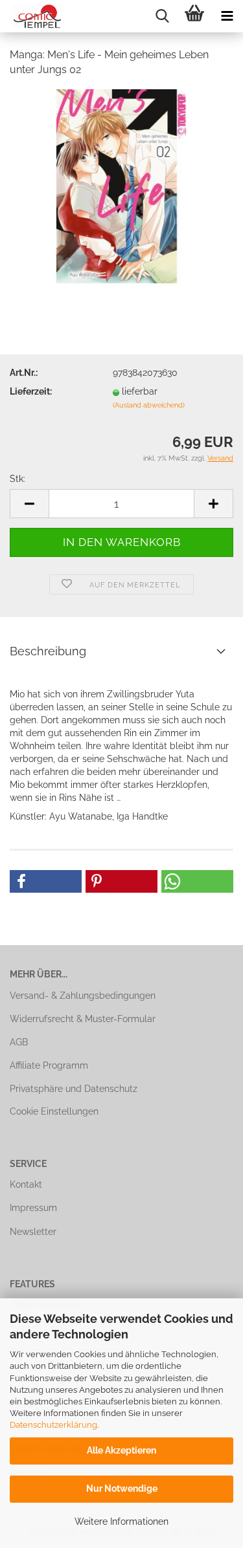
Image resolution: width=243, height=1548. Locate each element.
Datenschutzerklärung (53, 1425)
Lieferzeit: (31, 391)
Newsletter (33, 1231)
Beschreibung (48, 651)
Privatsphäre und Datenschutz (73, 1089)
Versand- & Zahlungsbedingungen (83, 995)
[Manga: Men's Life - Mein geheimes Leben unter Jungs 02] (121, 185)
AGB (19, 1042)
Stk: (17, 479)
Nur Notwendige (121, 1488)
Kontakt (26, 1184)
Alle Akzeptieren (121, 1450)
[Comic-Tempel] (32, 16)
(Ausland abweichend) (149, 405)
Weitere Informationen (121, 1521)
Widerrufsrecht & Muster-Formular (83, 1019)
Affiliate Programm (49, 1065)
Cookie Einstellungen (54, 1111)
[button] (46, 881)
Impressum (33, 1208)
